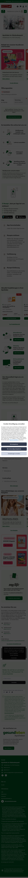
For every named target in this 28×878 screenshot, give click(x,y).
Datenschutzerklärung (14, 440)
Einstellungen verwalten (14, 453)
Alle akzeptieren (14, 444)
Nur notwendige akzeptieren (14, 449)
